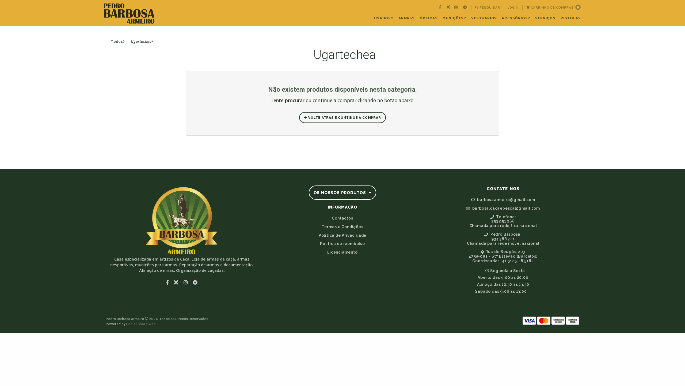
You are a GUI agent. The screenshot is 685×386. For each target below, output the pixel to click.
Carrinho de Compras (554, 7)
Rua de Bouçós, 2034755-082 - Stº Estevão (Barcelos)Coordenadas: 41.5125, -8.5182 (503, 256)
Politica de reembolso (342, 244)
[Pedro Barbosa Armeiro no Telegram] (465, 7)
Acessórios (515, 18)
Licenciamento (342, 252)
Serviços (545, 18)
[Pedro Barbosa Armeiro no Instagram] (456, 7)
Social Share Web (141, 324)
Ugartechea (141, 41)
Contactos (342, 218)
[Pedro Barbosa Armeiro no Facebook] (440, 7)
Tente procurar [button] (288, 100)
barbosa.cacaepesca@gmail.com (505, 208)
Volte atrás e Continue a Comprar (344, 118)
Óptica (427, 18)
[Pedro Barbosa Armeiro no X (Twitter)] (448, 7)
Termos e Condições (342, 227)
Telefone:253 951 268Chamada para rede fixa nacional (503, 221)
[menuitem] (440, 7)
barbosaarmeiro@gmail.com (505, 200)
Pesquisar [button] (489, 7)
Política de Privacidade (342, 235)
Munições (453, 18)
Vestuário (482, 18)
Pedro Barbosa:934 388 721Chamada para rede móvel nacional (503, 239)
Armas (405, 18)
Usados (382, 18)
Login (513, 7)
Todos (117, 41)
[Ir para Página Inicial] (129, 13)
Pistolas (571, 18)
